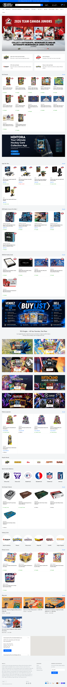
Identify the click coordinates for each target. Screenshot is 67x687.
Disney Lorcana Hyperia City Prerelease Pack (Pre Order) (56, 566)
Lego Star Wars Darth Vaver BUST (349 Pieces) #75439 (57, 180)
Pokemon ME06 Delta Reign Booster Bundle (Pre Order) (7, 106)
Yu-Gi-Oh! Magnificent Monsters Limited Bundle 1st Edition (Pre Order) (21, 125)
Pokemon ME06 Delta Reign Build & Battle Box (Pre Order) (21, 88)
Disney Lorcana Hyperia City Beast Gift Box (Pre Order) (40, 566)
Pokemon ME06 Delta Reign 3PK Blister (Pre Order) (45, 88)
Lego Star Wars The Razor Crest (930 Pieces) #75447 (25, 180)
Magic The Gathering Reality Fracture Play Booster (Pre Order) (25, 225)
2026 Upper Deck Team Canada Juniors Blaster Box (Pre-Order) (9, 291)
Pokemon (4, 86)
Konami (17, 123)
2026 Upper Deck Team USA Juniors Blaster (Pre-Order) (40, 271)
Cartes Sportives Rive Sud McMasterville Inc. (12, 655)
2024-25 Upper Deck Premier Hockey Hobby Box (40, 503)
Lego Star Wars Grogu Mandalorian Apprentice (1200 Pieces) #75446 (40, 180)
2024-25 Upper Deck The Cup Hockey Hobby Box (9, 503)
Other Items (40, 9)
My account (54, 5)
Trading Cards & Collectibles (16, 9)
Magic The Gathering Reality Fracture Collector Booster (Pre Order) (9, 225)
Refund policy (39, 667)
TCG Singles (33, 9)
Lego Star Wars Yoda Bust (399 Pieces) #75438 (9, 200)
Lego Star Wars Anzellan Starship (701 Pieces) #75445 (9, 180)
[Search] (42, 5)
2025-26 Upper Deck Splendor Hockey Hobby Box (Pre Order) (9, 271)
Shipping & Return (40, 670)
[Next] (65, 476)
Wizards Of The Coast (6, 223)
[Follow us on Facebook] (26, 683)
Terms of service (39, 668)
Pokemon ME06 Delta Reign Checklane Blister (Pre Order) (33, 88)
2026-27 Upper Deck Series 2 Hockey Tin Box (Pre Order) (58, 106)
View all (63, 74)
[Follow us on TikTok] (30, 683)
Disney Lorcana (5, 564)
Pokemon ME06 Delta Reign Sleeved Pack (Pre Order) (7, 88)
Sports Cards (8, 9)
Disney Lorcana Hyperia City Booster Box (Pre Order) (10, 566)
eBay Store (45, 9)
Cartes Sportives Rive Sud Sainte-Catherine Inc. (12, 637)
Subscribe (54, 672)
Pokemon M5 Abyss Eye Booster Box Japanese (25, 428)
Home (3, 9)
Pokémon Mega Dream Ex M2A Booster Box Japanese (9, 448)
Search (38, 665)
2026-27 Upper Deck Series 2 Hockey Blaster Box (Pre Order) (46, 106)
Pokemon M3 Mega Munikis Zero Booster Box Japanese (55, 428)
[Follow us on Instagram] (28, 683)
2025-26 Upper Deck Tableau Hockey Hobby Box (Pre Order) (25, 271)
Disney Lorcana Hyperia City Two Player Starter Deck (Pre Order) (9, 586)
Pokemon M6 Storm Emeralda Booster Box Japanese (9, 428)
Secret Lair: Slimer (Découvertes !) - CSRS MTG (32, 609)
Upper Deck (30, 104)
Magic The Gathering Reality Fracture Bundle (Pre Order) (40, 225)
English (4, 681)
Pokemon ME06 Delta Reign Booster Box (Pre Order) (20, 106)
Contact (3, 12)
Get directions (7, 650)
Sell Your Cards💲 (51, 9)
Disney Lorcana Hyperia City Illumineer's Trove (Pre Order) (25, 566)
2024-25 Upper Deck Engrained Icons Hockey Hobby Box (25, 503)
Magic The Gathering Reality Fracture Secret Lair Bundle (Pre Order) (9, 245)
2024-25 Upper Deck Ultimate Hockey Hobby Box (56, 503)
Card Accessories (26, 9)
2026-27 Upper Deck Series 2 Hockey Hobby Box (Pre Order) (8, 125)
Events (61, 9)
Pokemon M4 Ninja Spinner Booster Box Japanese (41, 428)
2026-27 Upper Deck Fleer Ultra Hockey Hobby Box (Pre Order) (33, 106)
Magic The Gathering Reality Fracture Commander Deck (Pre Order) (56, 225)
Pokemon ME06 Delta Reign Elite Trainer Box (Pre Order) (58, 88)
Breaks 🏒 (57, 9)
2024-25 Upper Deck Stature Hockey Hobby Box (9, 523)
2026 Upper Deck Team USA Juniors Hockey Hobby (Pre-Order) (56, 271)
